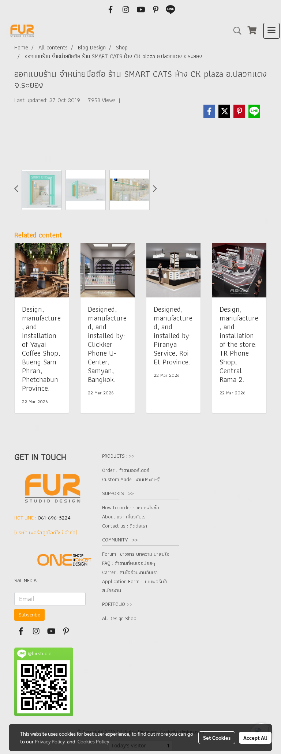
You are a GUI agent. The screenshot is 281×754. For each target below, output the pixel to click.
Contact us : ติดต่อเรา (124, 526)
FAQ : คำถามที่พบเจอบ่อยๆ (128, 563)
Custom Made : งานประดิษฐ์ (131, 479)
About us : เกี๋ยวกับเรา (124, 517)
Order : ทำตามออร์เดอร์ (125, 470)
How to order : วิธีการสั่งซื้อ (130, 507)
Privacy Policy (50, 741)
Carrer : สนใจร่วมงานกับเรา (130, 572)
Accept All (255, 737)
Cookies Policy (93, 741)
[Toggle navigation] (271, 31)
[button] (235, 31)
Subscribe (29, 615)
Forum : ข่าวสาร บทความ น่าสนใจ (135, 554)
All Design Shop (119, 618)
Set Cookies (217, 737)
